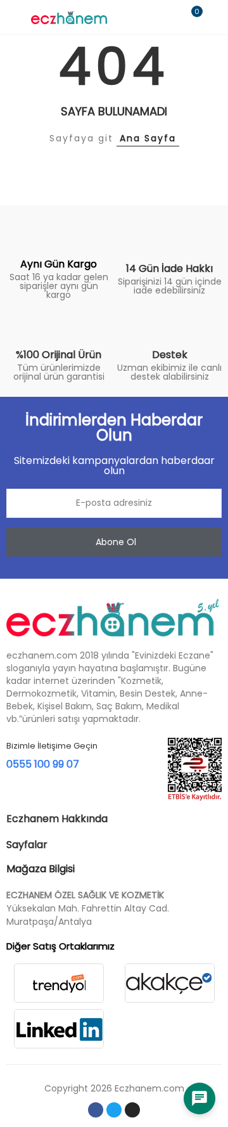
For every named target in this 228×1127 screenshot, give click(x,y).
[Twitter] (114, 1109)
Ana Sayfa (148, 138)
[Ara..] (169, 17)
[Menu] (12, 17)
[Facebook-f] (95, 1109)
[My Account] (215, 17)
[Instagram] (132, 1109)
